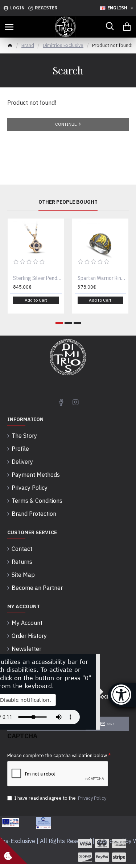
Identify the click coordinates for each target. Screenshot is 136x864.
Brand (27, 45)
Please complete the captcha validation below (57, 755)
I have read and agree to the (60, 798)
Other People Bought (68, 202)
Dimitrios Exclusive (63, 45)
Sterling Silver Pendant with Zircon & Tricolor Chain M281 (37, 278)
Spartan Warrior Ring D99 (102, 278)
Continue (66, 124)
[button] (59, 323)
